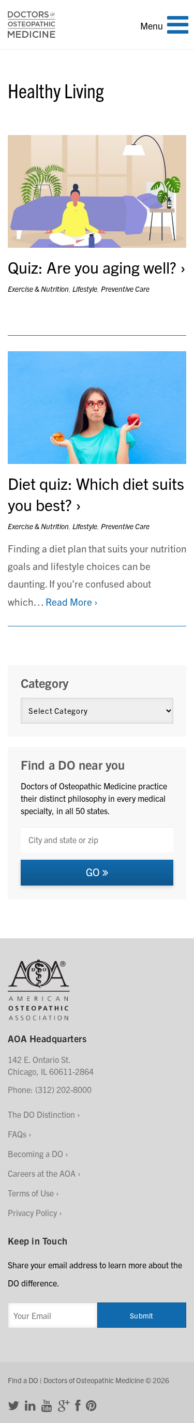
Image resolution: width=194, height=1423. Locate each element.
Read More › (72, 601)
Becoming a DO (35, 1153)
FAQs (17, 1134)
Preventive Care (125, 288)
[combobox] (97, 839)
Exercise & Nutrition (38, 288)
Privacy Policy (32, 1212)
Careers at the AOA (42, 1173)
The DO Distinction (41, 1114)
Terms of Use (31, 1193)
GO (94, 871)
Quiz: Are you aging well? (92, 267)
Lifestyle (84, 288)
